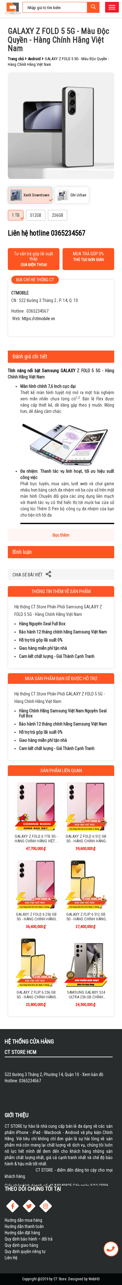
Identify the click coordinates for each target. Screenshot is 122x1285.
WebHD (94, 1279)
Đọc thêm (61, 535)
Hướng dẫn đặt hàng (22, 1232)
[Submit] (93, 7)
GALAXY (68, 370)
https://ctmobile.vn (38, 318)
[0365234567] (111, 1248)
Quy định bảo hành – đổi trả (29, 1238)
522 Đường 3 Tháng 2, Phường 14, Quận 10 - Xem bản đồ (54, 1074)
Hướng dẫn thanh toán (24, 1226)
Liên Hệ (11, 1257)
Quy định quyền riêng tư (25, 1251)
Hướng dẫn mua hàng (23, 1220)
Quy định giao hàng (21, 1245)
